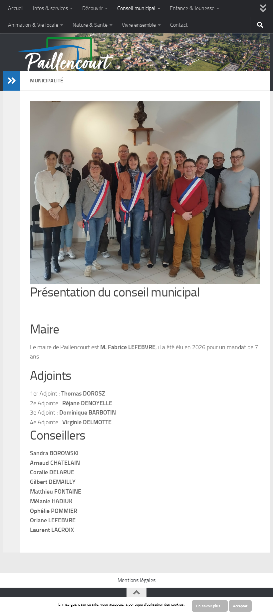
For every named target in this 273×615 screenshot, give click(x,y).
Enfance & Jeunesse (192, 8)
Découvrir (92, 8)
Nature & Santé (90, 25)
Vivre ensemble (139, 25)
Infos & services (50, 8)
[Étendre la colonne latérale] (11, 81)
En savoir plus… (209, 606)
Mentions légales (136, 580)
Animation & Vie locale (33, 25)
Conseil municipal (136, 8)
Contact (179, 25)
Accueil (16, 8)
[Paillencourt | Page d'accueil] (66, 65)
